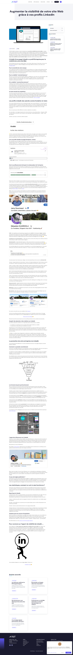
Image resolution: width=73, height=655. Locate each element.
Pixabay (16, 188)
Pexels (14, 188)
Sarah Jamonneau (12, 410)
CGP (37, 643)
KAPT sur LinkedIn (37, 97)
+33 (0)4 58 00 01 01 (12, 643)
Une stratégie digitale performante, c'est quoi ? (18, 620)
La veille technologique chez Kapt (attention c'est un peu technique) (55, 39)
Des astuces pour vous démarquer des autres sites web (18, 602)
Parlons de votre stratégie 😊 (28, 316)
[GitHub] (12, 645)
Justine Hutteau (16, 446)
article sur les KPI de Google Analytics (26, 520)
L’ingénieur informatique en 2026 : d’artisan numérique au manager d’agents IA (55, 50)
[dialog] (59, 647)
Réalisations (25, 643)
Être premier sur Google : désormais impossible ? (37, 583)
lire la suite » (14, 590)
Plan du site (38, 645)
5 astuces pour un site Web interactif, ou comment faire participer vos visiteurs (38, 602)
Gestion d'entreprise (56, 30)
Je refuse (62, 652)
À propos (24, 644)
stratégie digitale (12, 65)
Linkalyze (28, 311)
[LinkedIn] (10, 645)
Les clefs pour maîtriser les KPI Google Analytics (18, 583)
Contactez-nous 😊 (28, 564)
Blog (24, 645)
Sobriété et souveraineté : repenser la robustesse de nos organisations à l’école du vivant (56, 44)
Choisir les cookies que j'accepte (51, 652)
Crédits (37, 644)
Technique (56, 28)
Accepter (68, 652)
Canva (23, 188)
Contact (56, 1)
